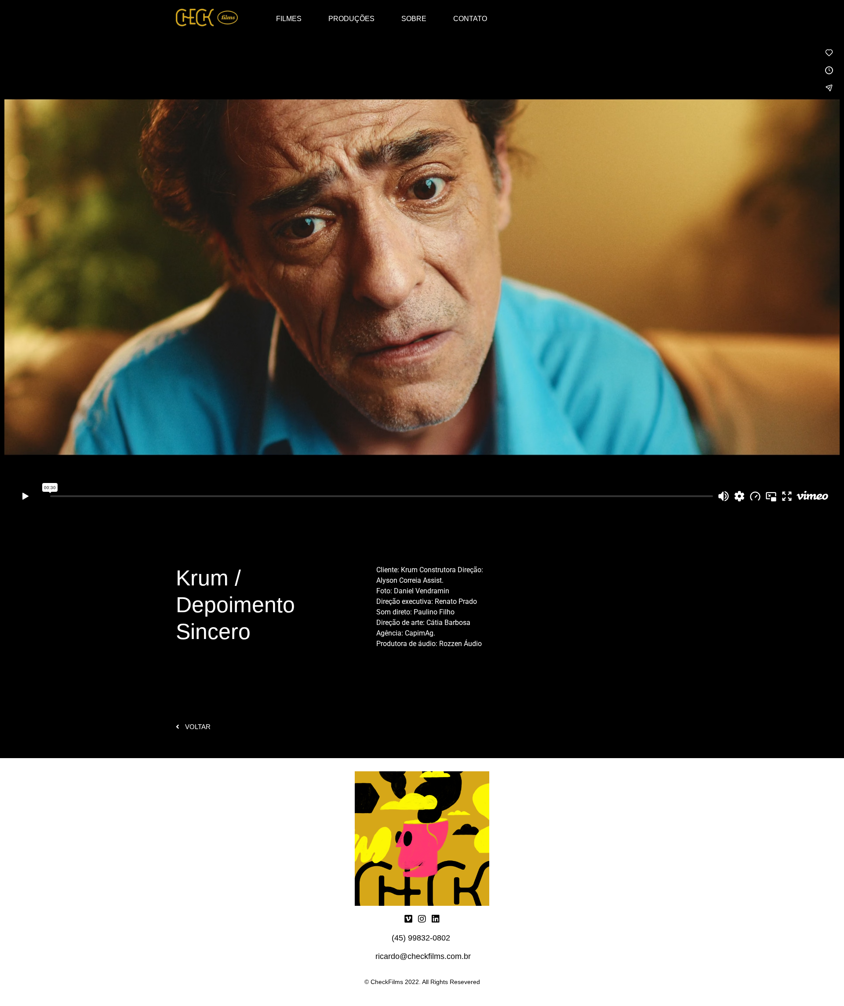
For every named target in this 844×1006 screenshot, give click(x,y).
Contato (470, 18)
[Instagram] (422, 919)
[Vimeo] (408, 919)
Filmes (289, 18)
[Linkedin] (435, 919)
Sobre (413, 18)
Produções (351, 18)
